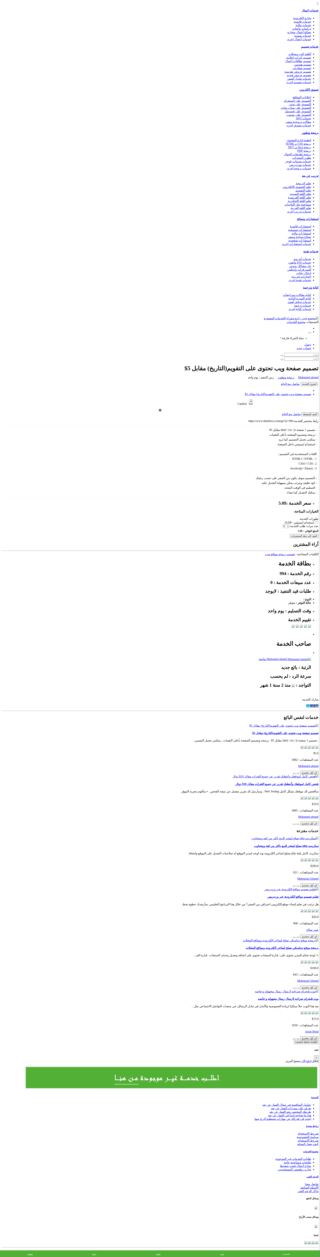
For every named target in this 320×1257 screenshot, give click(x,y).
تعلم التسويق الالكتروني (296, 186)
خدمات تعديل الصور (299, 78)
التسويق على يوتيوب (298, 114)
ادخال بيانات (303, 273)
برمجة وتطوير (310, 132)
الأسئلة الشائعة (309, 1187)
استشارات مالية (301, 233)
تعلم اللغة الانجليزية (299, 201)
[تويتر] (313, 1242)
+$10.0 (288, 522)
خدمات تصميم (310, 46)
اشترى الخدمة (309, 384)
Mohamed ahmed (308, 377)
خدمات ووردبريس (300, 164)
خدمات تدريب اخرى (299, 211)
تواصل (262, 659)
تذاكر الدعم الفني (308, 1191)
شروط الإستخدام (308, 1140)
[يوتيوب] (309, 1242)
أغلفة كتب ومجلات (299, 54)
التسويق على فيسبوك (298, 111)
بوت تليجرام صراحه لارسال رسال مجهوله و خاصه (288, 998)
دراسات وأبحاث (301, 28)
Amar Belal (312, 1031)
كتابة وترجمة (311, 287)
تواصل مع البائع (290, 383)
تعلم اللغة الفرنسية (299, 197)
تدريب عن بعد (310, 175)
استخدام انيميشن (304, 522)
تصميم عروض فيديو (299, 75)
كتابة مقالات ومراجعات (297, 295)
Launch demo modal (306, 1042)
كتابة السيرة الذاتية (299, 298)
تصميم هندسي (302, 64)
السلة (158, 1254)
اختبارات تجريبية (301, 276)
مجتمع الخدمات (311, 1151)
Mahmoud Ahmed (308, 878)
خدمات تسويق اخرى (298, 125)
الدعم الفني (312, 1176)
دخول (307, 344)
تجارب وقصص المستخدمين (294, 1169)
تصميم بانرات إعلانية (298, 57)
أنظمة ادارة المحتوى (299, 140)
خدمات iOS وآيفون (299, 262)
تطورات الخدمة (309, 518)
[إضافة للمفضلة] (297, 773)
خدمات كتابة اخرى (300, 309)
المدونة (315, 1097)
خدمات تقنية (311, 251)
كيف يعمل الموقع (308, 1144)
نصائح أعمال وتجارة (299, 32)
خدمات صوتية (302, 35)
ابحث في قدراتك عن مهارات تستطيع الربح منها (282, 1118)
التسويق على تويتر (300, 104)
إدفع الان (305, 1061)
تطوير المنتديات (301, 157)
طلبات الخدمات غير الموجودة (293, 1158)
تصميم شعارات (302, 68)
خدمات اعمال (310, 10)
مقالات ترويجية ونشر (298, 121)
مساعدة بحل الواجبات (297, 204)
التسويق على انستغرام (297, 100)
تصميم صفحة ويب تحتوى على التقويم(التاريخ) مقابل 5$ (278, 394)
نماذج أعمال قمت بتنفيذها (295, 1165)
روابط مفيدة (312, 1126)
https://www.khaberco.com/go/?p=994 (271, 421)
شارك (315, 706)
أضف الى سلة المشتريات (304, 536)
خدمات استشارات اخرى (296, 244)
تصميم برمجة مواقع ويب (280, 554)
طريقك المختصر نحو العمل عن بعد (290, 1111)
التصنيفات (286, 1254)
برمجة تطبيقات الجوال (297, 154)
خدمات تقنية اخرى (300, 280)
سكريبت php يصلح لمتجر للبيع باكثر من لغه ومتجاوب (286, 845)
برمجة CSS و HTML (298, 143)
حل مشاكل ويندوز (300, 266)
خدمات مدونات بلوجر (298, 161)
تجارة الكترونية (302, 18)
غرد (308, 706)
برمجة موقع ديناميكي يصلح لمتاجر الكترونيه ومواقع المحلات (282, 947)
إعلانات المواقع (302, 97)
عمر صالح (312, 929)
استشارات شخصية (299, 240)
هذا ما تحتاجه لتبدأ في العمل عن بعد (289, 1115)
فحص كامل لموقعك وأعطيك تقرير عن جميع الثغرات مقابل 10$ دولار (277, 784)
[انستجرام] (305, 1242)
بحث (222, 1254)
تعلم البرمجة (303, 183)
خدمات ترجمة (302, 305)
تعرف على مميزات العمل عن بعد (291, 1108)
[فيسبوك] (317, 1242)
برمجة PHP (304, 150)
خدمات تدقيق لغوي (299, 302)
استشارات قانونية (300, 226)
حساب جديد (304, 348)
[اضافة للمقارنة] (294, 773)
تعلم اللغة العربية (301, 208)
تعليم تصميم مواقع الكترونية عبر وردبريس (293, 896)
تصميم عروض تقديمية (297, 71)
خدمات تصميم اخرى (298, 82)
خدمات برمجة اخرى (299, 168)
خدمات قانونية (302, 21)
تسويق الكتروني (309, 89)
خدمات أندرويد (302, 259)
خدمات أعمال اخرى (299, 39)
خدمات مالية (303, 25)
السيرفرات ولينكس (299, 269)
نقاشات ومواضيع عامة (297, 1162)
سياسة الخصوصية (308, 1137)
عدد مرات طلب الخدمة (304, 526)
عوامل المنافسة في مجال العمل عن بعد (286, 1104)
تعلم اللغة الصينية (300, 194)
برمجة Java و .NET (299, 147)
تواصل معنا (312, 1184)
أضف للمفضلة (310, 414)
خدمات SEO (303, 118)
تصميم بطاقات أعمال (298, 61)
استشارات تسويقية (299, 229)
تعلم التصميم (303, 190)
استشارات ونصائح (308, 219)
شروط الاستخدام (308, 1133)
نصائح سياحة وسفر (299, 237)
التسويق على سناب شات (296, 107)
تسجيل (30, 1254)
